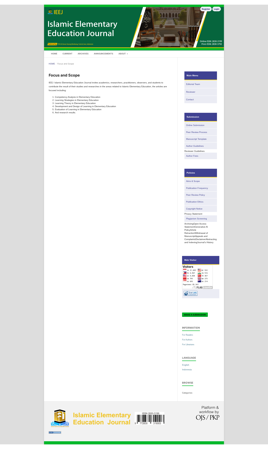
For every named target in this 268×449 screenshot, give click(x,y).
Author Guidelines (195, 146)
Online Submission (195, 125)
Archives (83, 53)
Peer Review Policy (195, 195)
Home (54, 53)
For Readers (187, 335)
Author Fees (192, 156)
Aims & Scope (193, 181)
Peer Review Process (196, 132)
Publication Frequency (197, 188)
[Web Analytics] (55, 433)
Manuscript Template (196, 139)
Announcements (103, 53)
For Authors (187, 340)
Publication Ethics (194, 201)
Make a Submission (195, 314)
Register (206, 9)
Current (67, 53)
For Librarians (188, 344)
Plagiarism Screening (196, 218)
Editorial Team (193, 84)
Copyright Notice (194, 208)
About (122, 53)
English (185, 365)
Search (214, 53)
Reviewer (190, 92)
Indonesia (187, 369)
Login (216, 9)
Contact (190, 99)
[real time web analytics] (200, 293)
